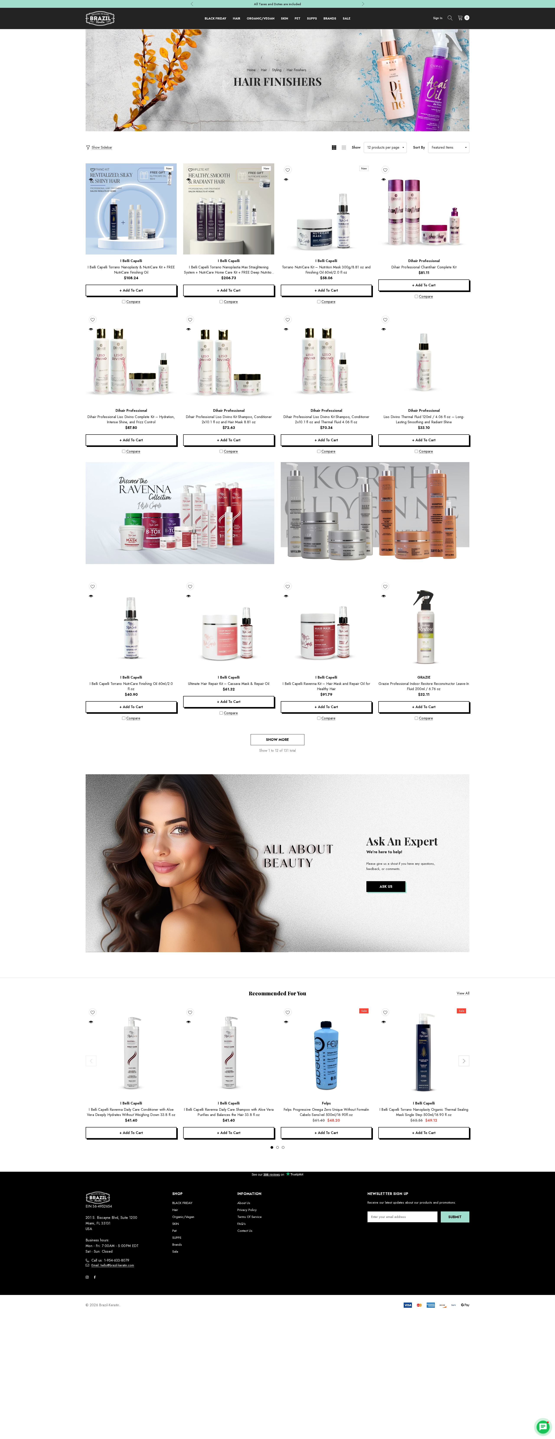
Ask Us (386, 886)
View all (463, 993)
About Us (243, 1203)
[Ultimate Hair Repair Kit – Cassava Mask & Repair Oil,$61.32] (228, 625)
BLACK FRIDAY (182, 1203)
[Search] (450, 18)
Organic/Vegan (183, 1216)
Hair (175, 1210)
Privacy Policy (247, 1210)
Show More (277, 739)
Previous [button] (192, 4)
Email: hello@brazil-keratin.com (112, 1265)
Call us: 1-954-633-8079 (110, 1260)
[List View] (344, 147)
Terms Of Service (249, 1216)
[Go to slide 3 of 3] (283, 1147)
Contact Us (244, 1230)
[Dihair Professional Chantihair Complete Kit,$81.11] (423, 208)
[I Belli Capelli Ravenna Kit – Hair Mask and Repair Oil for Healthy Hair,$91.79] (326, 625)
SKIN (175, 1223)
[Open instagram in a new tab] (88, 1277)
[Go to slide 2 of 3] (277, 1147)
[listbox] (448, 147)
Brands (177, 1244)
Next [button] (363, 4)
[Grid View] (334, 147)
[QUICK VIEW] (91, 179)
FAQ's (241, 1223)
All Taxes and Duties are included (277, 4)
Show (356, 147)
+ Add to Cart (131, 290)
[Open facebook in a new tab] (95, 1277)
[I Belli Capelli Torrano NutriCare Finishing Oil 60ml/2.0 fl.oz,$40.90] (131, 625)
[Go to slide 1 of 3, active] (272, 1147)
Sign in (437, 18)
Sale (175, 1251)
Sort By (419, 147)
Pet (174, 1230)
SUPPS (176, 1237)
